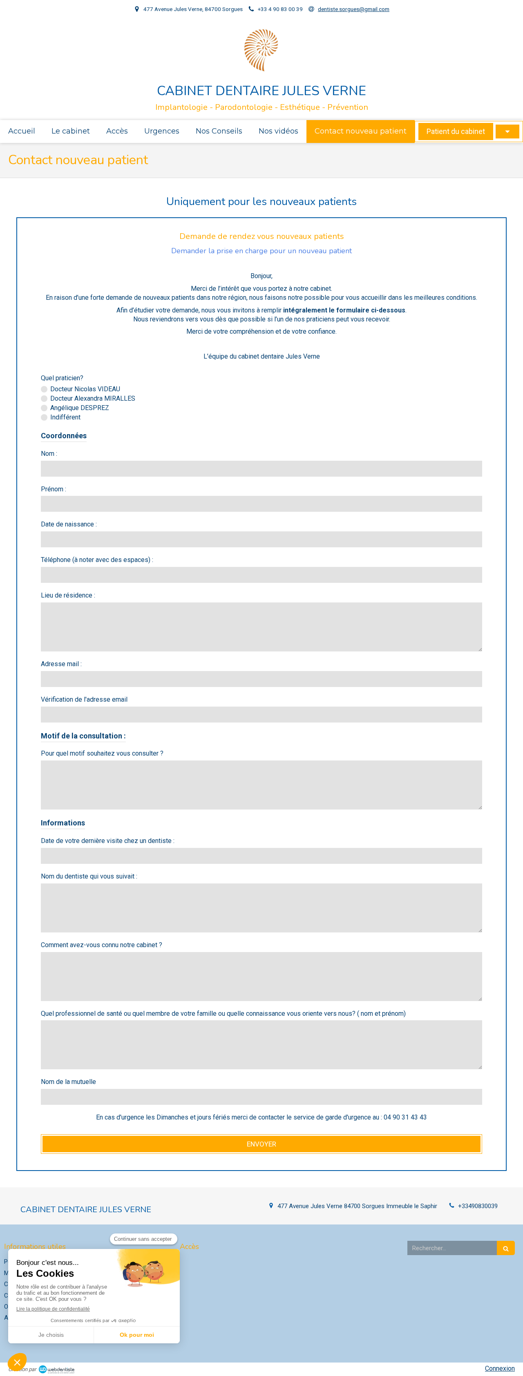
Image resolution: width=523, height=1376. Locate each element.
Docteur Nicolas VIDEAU (85, 389)
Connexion (500, 1368)
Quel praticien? (62, 378)
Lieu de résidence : (68, 595)
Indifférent (65, 417)
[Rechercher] (506, 1248)
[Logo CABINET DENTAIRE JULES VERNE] (261, 70)
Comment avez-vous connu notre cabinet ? (101, 945)
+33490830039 (478, 1206)
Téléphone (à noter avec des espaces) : (97, 560)
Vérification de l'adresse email (84, 699)
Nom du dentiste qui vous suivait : (89, 876)
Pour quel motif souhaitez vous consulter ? (102, 753)
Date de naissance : (69, 524)
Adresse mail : (61, 664)
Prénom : (53, 489)
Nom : (49, 453)
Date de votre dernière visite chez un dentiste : (107, 841)
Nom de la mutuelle (68, 1082)
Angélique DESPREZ (79, 408)
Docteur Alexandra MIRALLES (92, 398)
